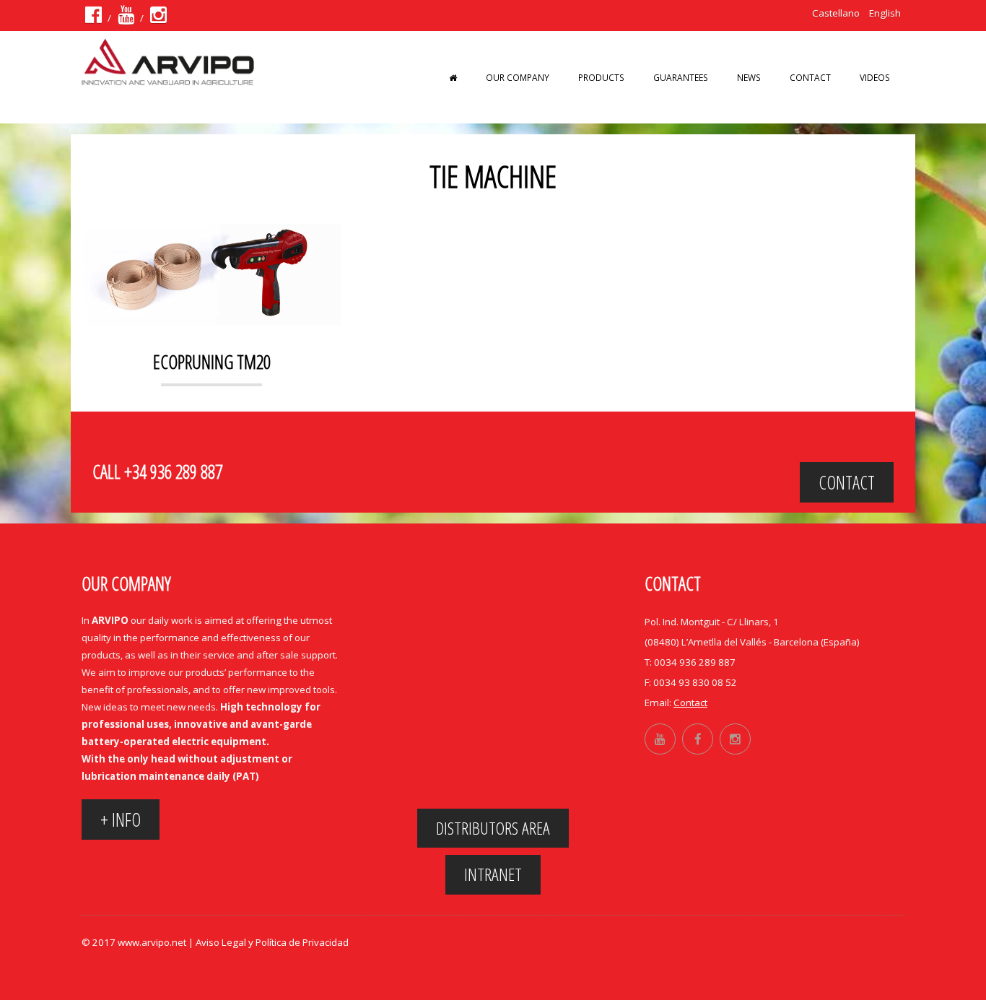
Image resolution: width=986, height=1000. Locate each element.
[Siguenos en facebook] (93, 18)
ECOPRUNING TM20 (212, 361)
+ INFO (120, 819)
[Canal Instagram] (158, 18)
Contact (810, 77)
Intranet (493, 874)
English (885, 12)
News (749, 77)
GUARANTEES (680, 77)
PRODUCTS (601, 77)
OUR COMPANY (517, 77)
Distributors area (493, 828)
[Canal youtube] (126, 18)
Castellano (836, 12)
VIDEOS (875, 77)
